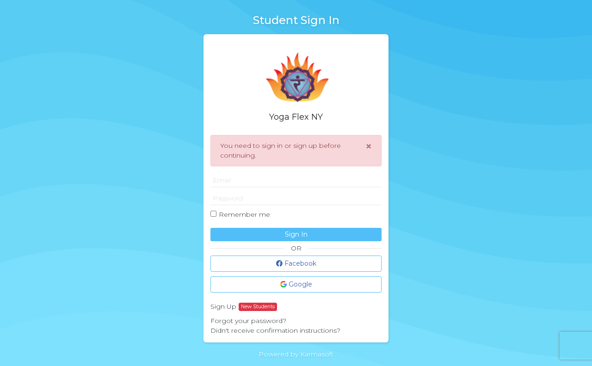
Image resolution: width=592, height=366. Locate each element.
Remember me (244, 214)
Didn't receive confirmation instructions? (275, 330)
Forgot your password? (248, 321)
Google (299, 284)
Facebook (299, 263)
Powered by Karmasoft (296, 354)
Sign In (296, 234)
